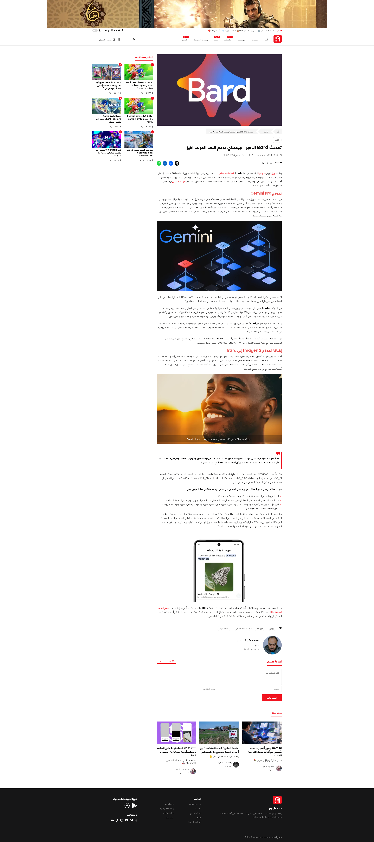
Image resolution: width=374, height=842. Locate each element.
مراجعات (241, 39)
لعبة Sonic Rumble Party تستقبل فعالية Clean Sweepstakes (139, 85)
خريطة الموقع (195, 813)
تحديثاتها (262, 173)
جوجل (274, 173)
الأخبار (266, 131)
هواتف (198, 817)
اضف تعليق (272, 697)
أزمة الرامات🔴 (214, 30)
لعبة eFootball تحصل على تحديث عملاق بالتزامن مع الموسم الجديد (108, 152)
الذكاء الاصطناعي (243, 628)
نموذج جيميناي (179, 181)
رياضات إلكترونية (201, 39)
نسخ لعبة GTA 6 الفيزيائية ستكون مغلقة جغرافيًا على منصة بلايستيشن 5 (108, 85)
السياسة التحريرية (194, 822)
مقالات (255, 39)
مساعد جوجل (224, 628)
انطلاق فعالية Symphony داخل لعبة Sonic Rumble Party (140, 119)
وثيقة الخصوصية (167, 808)
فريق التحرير (169, 804)
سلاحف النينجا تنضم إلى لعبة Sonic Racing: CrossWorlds (139, 152)
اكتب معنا (170, 817)
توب (216, 39)
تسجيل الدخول (105, 39)
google (259, 628)
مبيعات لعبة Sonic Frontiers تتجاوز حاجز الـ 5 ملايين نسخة (108, 119)
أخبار (266, 39)
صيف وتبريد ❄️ (228, 30)
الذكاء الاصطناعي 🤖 (266, 30)
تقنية (277, 139)
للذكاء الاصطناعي (226, 173)
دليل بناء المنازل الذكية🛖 (246, 30)
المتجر (184, 39)
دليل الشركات (168, 813)
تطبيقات (228, 39)
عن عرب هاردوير (195, 804)
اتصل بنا (198, 808)
